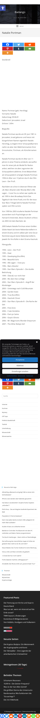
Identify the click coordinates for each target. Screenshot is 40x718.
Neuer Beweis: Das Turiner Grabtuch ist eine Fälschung (19, 548)
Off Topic (5, 416)
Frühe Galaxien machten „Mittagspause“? (15, 560)
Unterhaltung (6, 428)
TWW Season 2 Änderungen (15, 616)
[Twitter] (18, 44)
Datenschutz (21, 376)
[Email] (29, 49)
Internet (4, 404)
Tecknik (4, 424)
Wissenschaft (6, 432)
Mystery (4, 412)
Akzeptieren (20, 360)
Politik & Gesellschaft (8, 420)
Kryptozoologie (7, 580)
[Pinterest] (7, 49)
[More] (7, 53)
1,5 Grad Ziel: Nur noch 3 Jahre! (11, 556)
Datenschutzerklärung (29, 711)
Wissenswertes (6, 436)
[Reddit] (29, 44)
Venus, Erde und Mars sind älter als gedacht (16, 552)
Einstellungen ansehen (20, 371)
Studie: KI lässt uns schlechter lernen (13, 527)
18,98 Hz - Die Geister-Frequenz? (16, 684)
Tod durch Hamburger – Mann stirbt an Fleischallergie (19, 537)
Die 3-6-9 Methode (11, 700)
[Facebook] (7, 44)
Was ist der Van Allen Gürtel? (15, 687)
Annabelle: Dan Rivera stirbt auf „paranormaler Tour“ (18, 564)
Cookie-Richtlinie (12, 376)
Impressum (29, 376)
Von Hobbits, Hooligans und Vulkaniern (19, 622)
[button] (3, 8)
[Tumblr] (18, 49)
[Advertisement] (20, 83)
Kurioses (4, 408)
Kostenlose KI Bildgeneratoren (16, 619)
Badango (20, 12)
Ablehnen (20, 365)
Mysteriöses (6, 577)
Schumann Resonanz (12, 680)
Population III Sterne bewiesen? (12, 516)
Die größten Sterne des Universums (18, 690)
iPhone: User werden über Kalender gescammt (16, 499)
